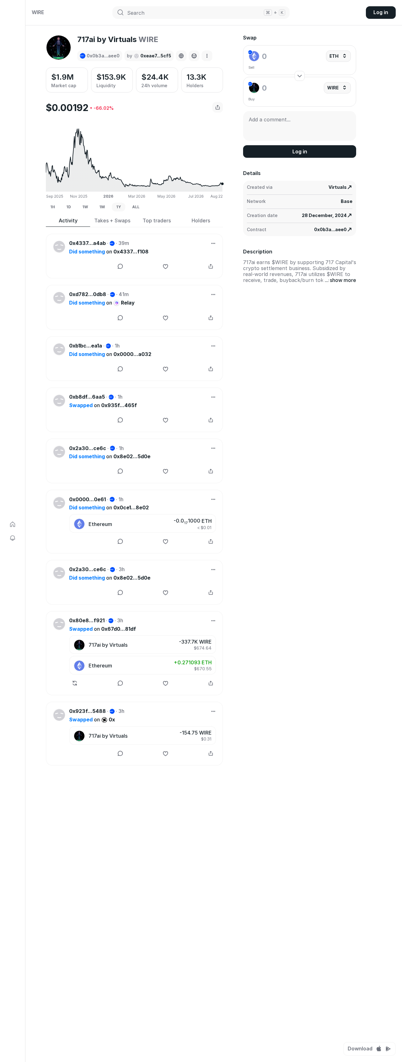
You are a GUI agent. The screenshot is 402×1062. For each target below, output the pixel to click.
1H (52, 206)
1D (68, 206)
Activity (68, 221)
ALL (135, 206)
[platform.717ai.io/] (181, 55)
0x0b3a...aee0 (330, 229)
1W (85, 206)
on (109, 252)
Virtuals (338, 187)
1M (102, 206)
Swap (250, 38)
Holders (201, 221)
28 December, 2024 (324, 215)
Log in (380, 12)
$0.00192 (67, 107)
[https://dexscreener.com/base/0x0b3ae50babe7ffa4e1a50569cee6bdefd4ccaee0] (194, 55)
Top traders (157, 221)
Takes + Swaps (112, 221)
